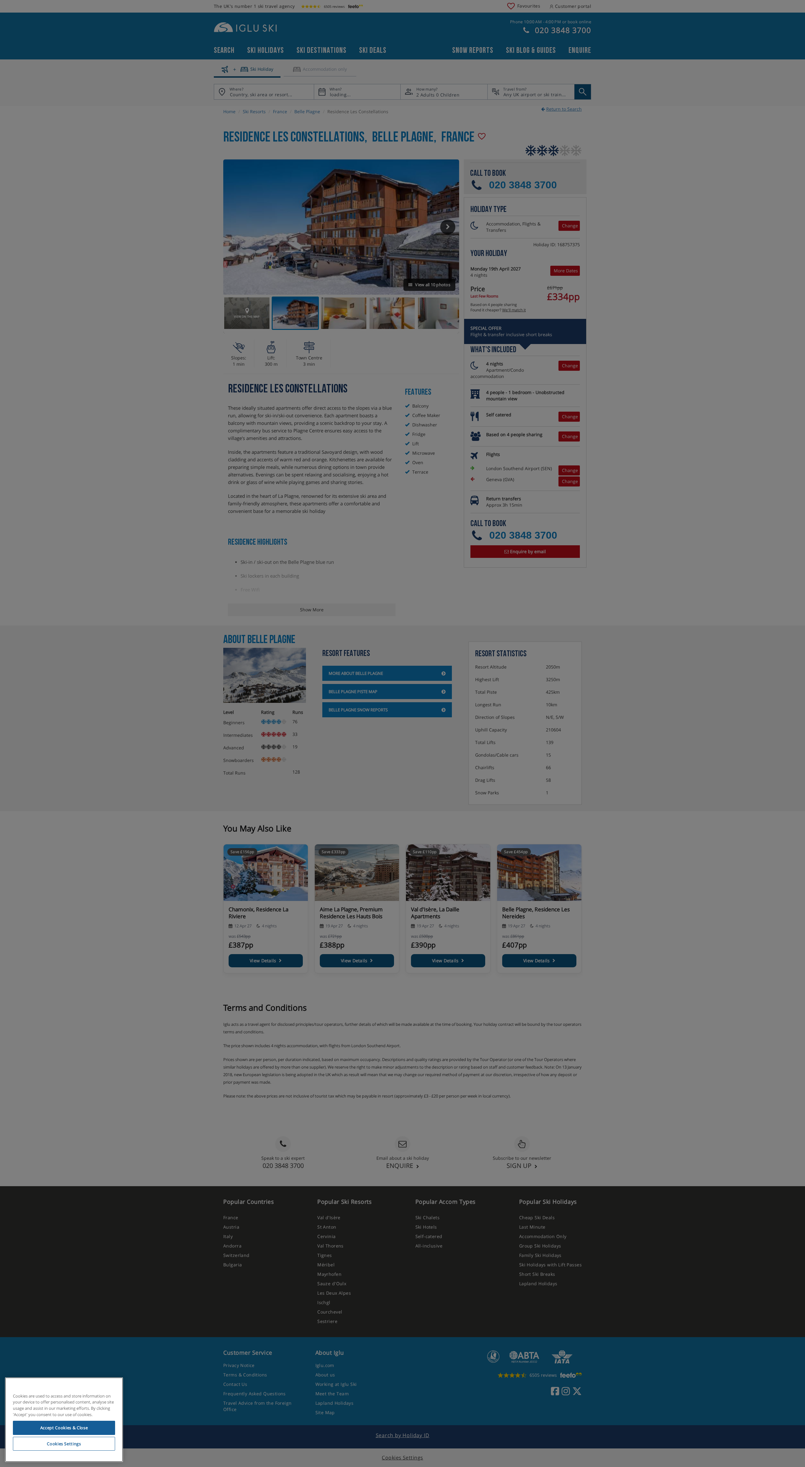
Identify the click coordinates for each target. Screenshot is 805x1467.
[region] (64, 1419)
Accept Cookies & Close (64, 1428)
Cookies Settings (64, 1444)
